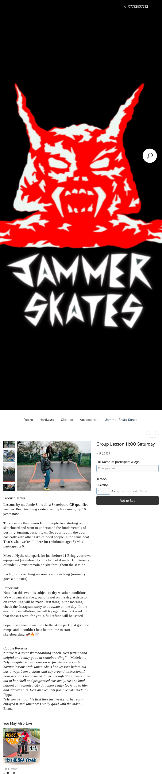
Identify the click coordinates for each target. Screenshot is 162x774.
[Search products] (150, 156)
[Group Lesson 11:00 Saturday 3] (9, 487)
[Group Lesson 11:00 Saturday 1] (9, 456)
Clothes (67, 420)
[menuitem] (150, 434)
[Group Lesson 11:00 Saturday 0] (9, 444)
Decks (28, 420)
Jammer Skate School (122, 420)
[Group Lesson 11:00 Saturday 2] (9, 472)
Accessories (89, 420)
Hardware (47, 420)
